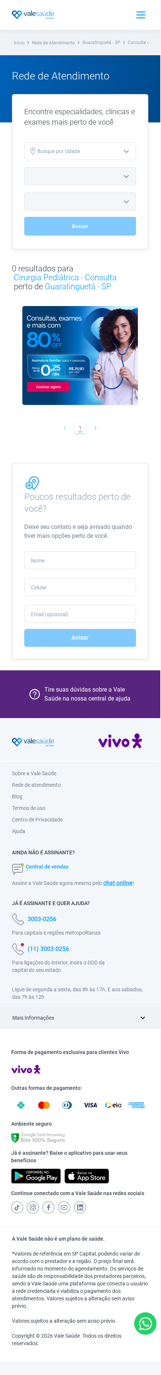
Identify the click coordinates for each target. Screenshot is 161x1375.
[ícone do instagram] (33, 1207)
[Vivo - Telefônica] (120, 742)
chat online (118, 882)
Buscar (80, 226)
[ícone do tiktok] (17, 1207)
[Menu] (140, 14)
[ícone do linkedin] (80, 1207)
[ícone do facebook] (48, 1207)
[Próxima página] (95, 428)
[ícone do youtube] (64, 1207)
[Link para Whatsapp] (145, 1323)
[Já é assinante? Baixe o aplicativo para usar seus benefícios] (36, 1176)
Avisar (80, 637)
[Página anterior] (65, 428)
